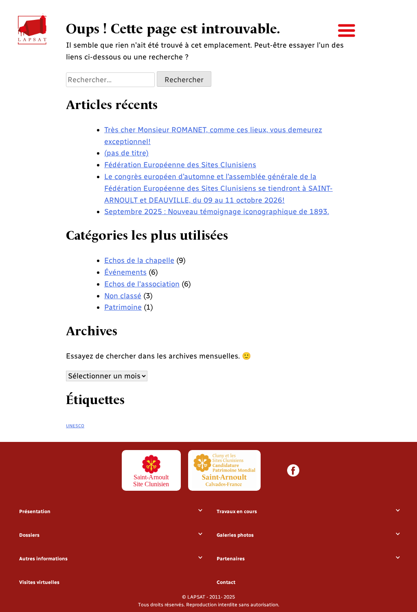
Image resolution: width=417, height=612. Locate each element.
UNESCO (75, 425)
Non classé (122, 295)
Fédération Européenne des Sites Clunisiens (180, 164)
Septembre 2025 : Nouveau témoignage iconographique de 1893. (216, 211)
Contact (226, 582)
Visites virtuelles (39, 582)
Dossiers (29, 535)
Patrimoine (123, 307)
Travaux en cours (237, 511)
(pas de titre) (126, 153)
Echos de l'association (142, 284)
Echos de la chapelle (139, 260)
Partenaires (231, 559)
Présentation (34, 511)
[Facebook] (293, 470)
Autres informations (43, 559)
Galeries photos (235, 535)
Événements (125, 272)
